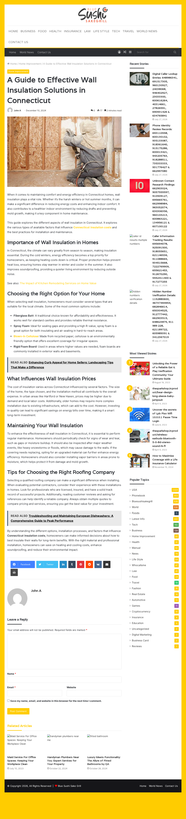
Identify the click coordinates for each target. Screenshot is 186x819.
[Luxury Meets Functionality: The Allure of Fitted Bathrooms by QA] (104, 744)
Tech (116, 31)
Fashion (136, 588)
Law (87, 31)
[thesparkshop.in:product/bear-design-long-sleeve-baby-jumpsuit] (140, 393)
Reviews (137, 646)
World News (147, 31)
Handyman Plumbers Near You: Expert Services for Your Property (63, 760)
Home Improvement (30, 63)
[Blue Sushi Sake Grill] (93, 15)
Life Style (101, 31)
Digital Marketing (141, 634)
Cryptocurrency (141, 611)
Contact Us (18, 42)
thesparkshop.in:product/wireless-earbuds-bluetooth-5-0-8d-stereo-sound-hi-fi (165, 438)
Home (13, 31)
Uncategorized (140, 628)
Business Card (140, 640)
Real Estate (138, 594)
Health (55, 31)
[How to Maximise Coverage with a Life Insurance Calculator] (140, 460)
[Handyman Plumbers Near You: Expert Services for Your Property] (64, 744)
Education (137, 623)
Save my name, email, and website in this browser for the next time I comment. (56, 700)
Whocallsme (139, 565)
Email (11, 687)
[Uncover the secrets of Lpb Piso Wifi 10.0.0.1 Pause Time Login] (140, 414)
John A (17, 110)
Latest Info (138, 518)
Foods (135, 513)
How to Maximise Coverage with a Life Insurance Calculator (164, 459)
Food (42, 31)
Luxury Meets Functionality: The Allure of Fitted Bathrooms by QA (103, 760)
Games (136, 605)
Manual (136, 547)
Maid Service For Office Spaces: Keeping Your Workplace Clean (21, 760)
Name (11, 673)
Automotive (138, 599)
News (135, 553)
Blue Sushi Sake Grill (69, 785)
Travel (128, 31)
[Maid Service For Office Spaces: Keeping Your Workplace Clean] (24, 744)
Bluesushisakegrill (142, 501)
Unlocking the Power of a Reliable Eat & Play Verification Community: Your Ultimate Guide (164, 371)
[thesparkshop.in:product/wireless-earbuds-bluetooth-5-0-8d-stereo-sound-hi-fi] (140, 436)
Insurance (73, 31)
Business (28, 31)
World (135, 507)
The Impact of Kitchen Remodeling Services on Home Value (58, 283)
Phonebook (138, 495)
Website (71, 687)
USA (134, 489)
